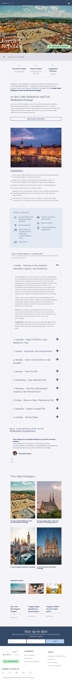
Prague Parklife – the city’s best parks (53, 609)
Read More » (14, 617)
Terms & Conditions (54, 666)
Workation (14, 84)
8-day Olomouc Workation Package (46, 567)
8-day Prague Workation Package (23, 567)
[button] (68, 3)
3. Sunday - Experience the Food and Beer (33, 351)
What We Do (28, 658)
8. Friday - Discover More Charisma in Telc (33, 400)
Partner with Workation (32, 662)
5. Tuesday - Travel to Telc (25, 371)
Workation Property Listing (56, 656)
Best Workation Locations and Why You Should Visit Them (38, 84)
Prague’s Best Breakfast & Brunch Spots (33, 609)
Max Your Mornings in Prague (15, 609)
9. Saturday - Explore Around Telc (29, 408)
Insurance (51, 659)
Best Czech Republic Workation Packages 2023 (34, 88)
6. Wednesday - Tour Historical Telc (30, 379)
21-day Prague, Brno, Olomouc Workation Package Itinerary (48, 521)
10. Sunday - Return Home (25, 417)
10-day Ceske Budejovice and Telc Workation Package (21, 521)
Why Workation (29, 655)
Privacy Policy (52, 662)
